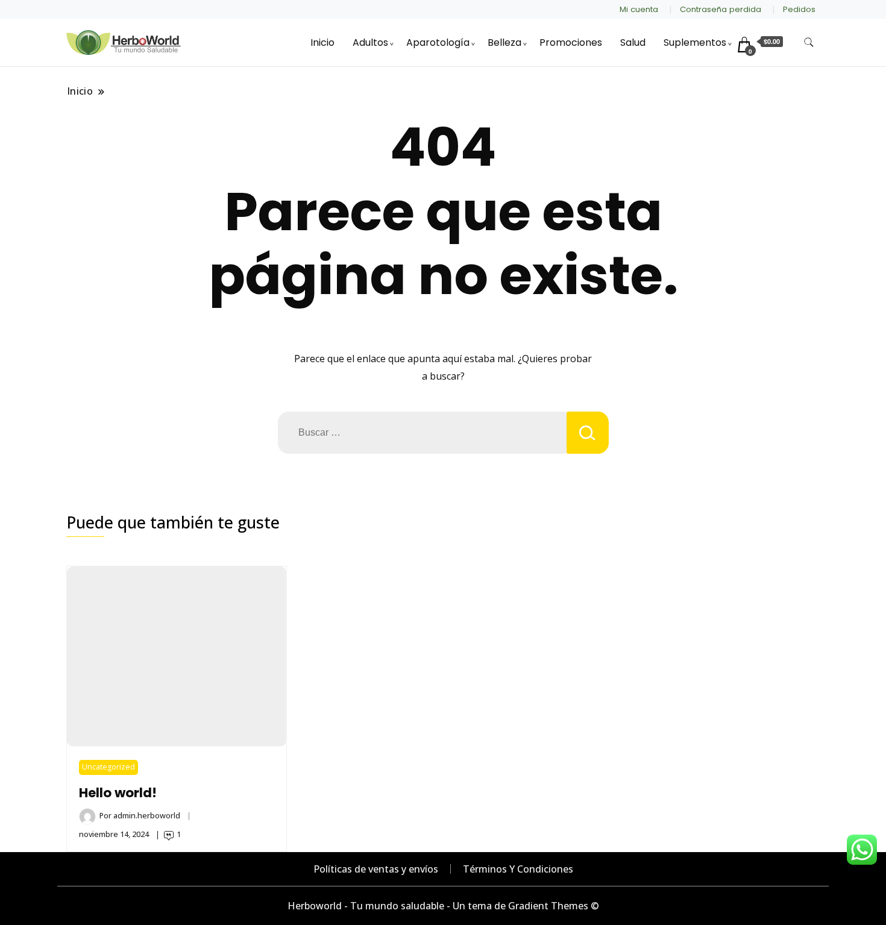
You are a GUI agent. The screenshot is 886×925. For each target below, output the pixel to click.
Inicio (322, 42)
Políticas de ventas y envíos (375, 869)
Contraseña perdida (720, 9)
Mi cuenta (639, 9)
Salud (633, 42)
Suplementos (695, 42)
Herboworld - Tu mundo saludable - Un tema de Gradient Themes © (443, 905)
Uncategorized (108, 767)
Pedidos (799, 9)
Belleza (504, 42)
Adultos (370, 42)
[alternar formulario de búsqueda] (809, 42)
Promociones (570, 42)
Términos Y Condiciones (518, 869)
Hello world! (118, 792)
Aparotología (438, 42)
